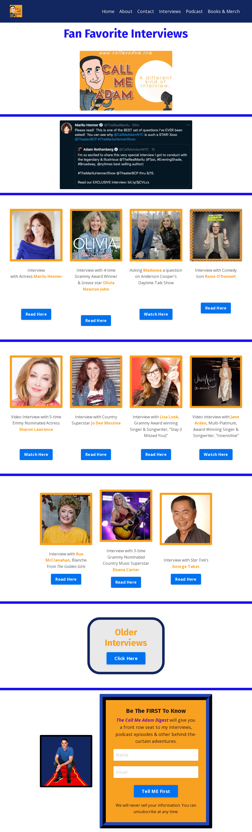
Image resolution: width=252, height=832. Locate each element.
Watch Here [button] (156, 314)
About (125, 11)
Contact (145, 11)
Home (108, 11)
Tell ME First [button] (156, 791)
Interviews (170, 11)
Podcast (194, 11)
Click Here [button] (126, 658)
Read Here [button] (36, 314)
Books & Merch (224, 11)
